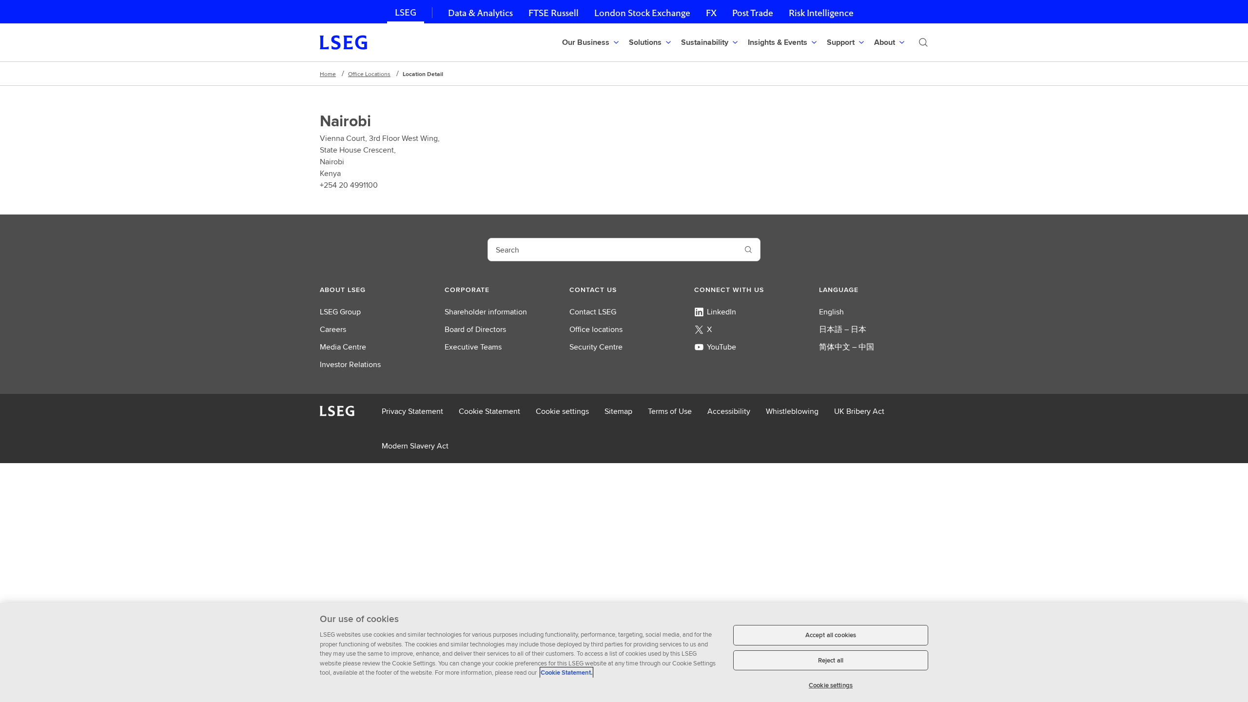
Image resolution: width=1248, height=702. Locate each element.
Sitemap (618, 411)
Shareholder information (486, 311)
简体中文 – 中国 (846, 346)
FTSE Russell (553, 13)
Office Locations (369, 74)
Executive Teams (473, 346)
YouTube (721, 346)
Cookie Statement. (566, 672)
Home (328, 74)
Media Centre (343, 346)
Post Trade (752, 13)
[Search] (923, 42)
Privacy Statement (412, 411)
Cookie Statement (489, 411)
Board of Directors (475, 329)
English (831, 311)
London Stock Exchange (642, 13)
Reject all (830, 660)
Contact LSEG (592, 311)
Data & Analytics (480, 13)
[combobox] (612, 249)
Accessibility (728, 411)
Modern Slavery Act (415, 445)
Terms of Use (670, 411)
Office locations (596, 329)
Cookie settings (562, 411)
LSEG (405, 12)
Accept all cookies (830, 635)
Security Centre (596, 346)
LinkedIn (721, 311)
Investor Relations (350, 364)
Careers (333, 329)
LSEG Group (340, 311)
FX (711, 13)
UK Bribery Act (859, 411)
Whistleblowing (792, 411)
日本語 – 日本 (842, 329)
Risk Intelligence (821, 13)
